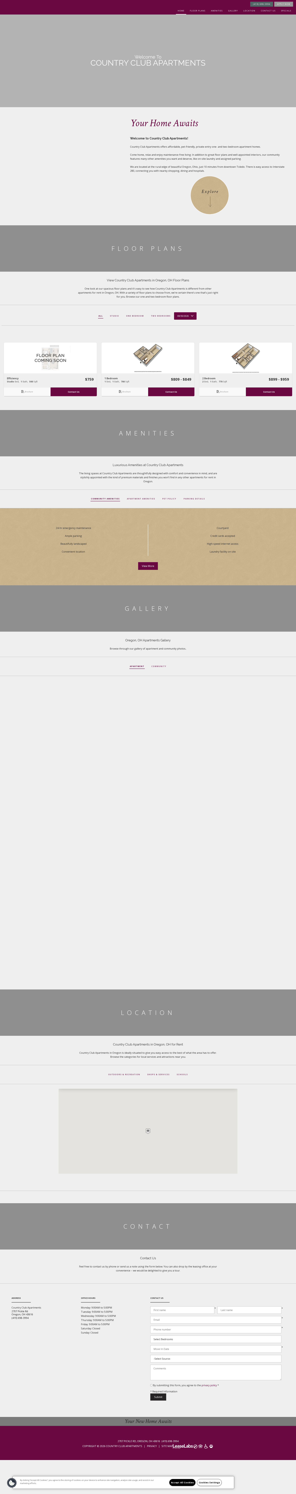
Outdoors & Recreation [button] (124, 1074)
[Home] (1, 2)
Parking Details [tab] (194, 498)
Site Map (167, 1446)
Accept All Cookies (182, 1482)
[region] (123, 1482)
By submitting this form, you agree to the (177, 1385)
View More (150, 566)
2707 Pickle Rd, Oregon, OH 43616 (139, 1441)
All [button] (101, 316)
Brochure (29, 391)
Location (249, 10)
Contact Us (268, 10)
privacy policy (209, 1385)
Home (181, 10)
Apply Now (283, 4)
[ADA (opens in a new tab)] (206, 1447)
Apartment (137, 666)
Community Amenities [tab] (105, 498)
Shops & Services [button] (158, 1074)
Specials (286, 10)
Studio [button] (114, 316)
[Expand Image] (49, 729)
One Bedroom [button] (135, 316)
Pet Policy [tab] (169, 498)
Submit (158, 1397)
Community (158, 666)
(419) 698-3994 (261, 4)
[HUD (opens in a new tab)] (201, 1447)
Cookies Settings (209, 1482)
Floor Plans (197, 10)
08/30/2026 (183, 315)
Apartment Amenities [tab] (141, 498)
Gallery (233, 10)
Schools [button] (182, 1074)
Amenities (217, 10)
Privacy (152, 1446)
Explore (209, 192)
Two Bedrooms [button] (161, 316)
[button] (50, 358)
